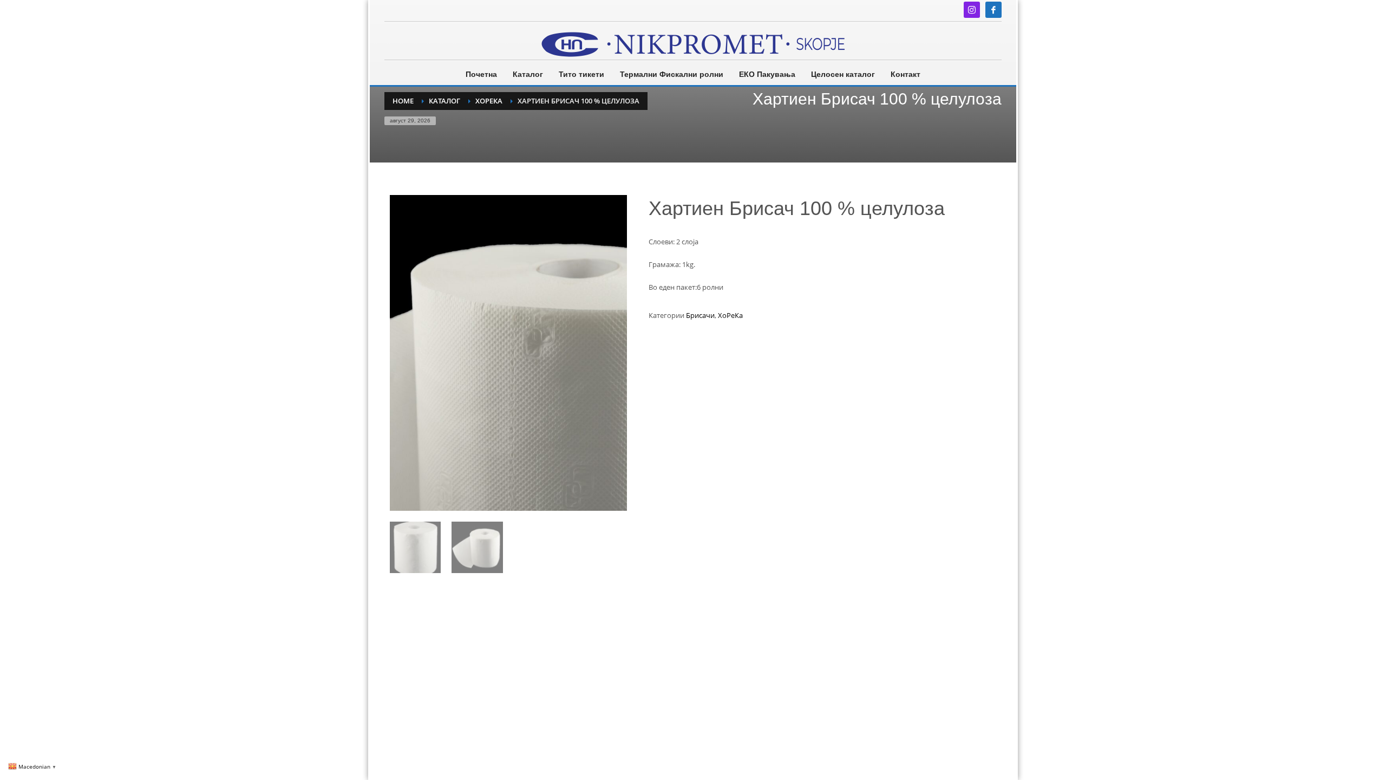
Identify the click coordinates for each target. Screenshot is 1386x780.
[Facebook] (993, 10)
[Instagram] (972, 10)
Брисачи (700, 315)
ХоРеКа (730, 315)
